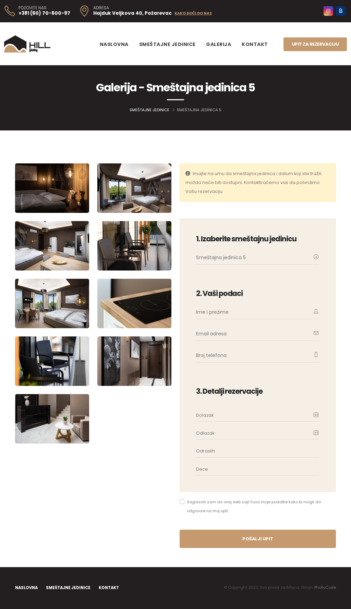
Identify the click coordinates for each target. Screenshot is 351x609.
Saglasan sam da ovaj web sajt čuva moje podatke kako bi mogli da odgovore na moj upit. (254, 506)
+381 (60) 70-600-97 (44, 13)
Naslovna (114, 44)
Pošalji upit (257, 539)
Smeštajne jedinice (167, 44)
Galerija (218, 44)
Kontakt (255, 44)
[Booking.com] (341, 11)
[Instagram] (328, 11)
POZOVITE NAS (33, 7)
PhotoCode (325, 587)
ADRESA (101, 7)
